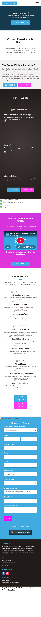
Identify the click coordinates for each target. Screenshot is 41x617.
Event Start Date (12, 470)
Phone (6, 453)
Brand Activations (6, 564)
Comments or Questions (11, 506)
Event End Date (12, 479)
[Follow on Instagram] (7, 573)
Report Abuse (15, 526)
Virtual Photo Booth (20, 13)
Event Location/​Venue (11, 488)
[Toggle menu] (37, 3)
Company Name (9, 444)
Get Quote (13, 189)
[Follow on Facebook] (3, 573)
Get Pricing (9, 85)
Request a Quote (20, 23)
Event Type (10, 497)
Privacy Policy (11, 590)
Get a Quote (5, 566)
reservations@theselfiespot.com (10, 582)
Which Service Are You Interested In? (18, 426)
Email (9, 462)
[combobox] (20, 430)
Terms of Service (25, 526)
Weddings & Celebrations (9, 562)
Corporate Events (6, 560)
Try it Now (24, 85)
